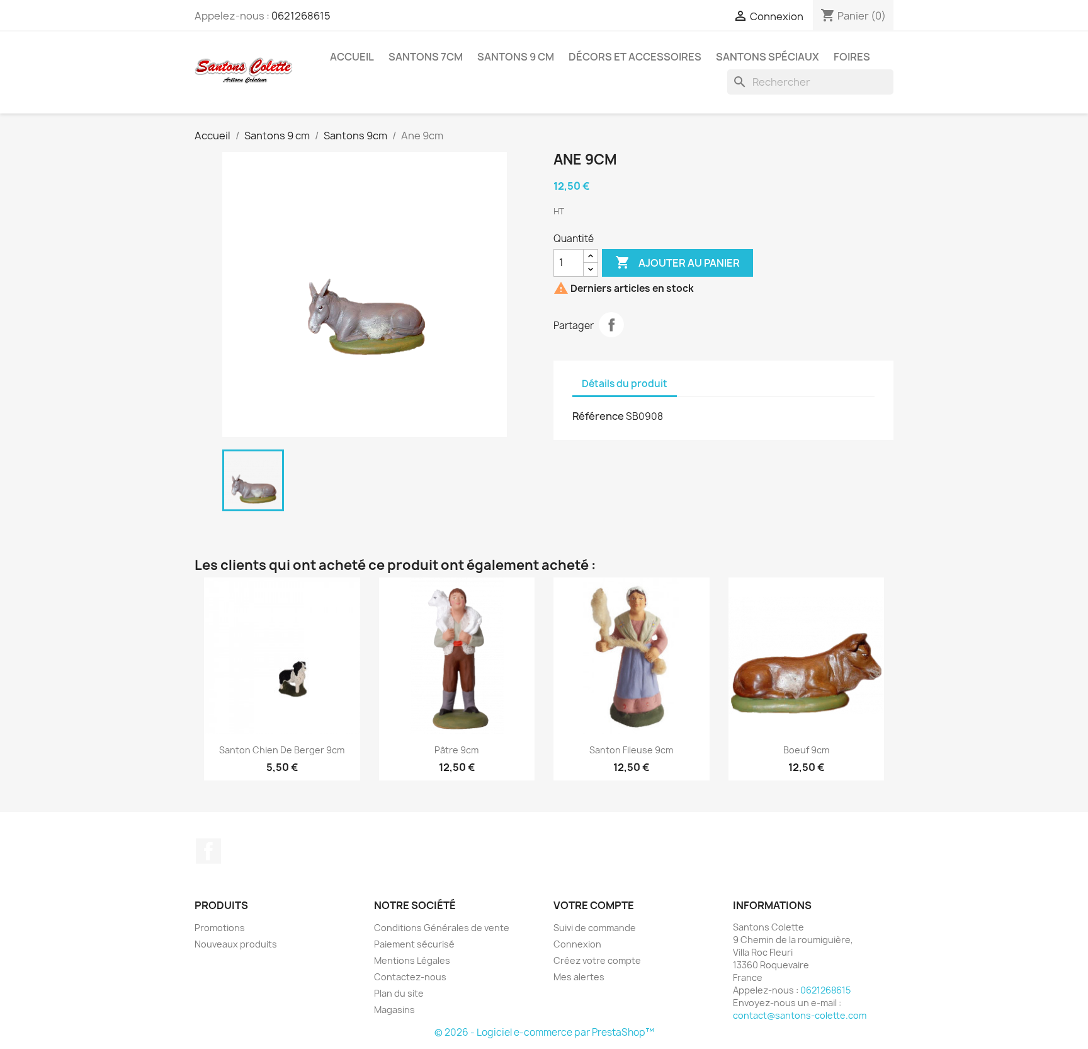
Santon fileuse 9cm (631, 750)
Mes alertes (578, 977)
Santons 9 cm (515, 57)
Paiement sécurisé (414, 944)
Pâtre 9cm (456, 750)
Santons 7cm (425, 57)
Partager (611, 324)
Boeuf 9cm (806, 750)
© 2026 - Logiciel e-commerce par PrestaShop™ (544, 1032)
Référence (598, 416)
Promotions (220, 928)
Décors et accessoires (635, 57)
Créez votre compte (597, 960)
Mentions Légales (412, 960)
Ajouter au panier (677, 262)
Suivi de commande (594, 928)
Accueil (352, 57)
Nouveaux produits (236, 944)
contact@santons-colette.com (799, 1015)
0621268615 (301, 16)
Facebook (208, 851)
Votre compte (593, 905)
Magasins (394, 1010)
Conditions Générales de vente (441, 928)
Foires (852, 57)
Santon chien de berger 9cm (281, 750)
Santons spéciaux (767, 57)
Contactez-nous (410, 977)
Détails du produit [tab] (624, 383)
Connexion (577, 944)
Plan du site (399, 993)
